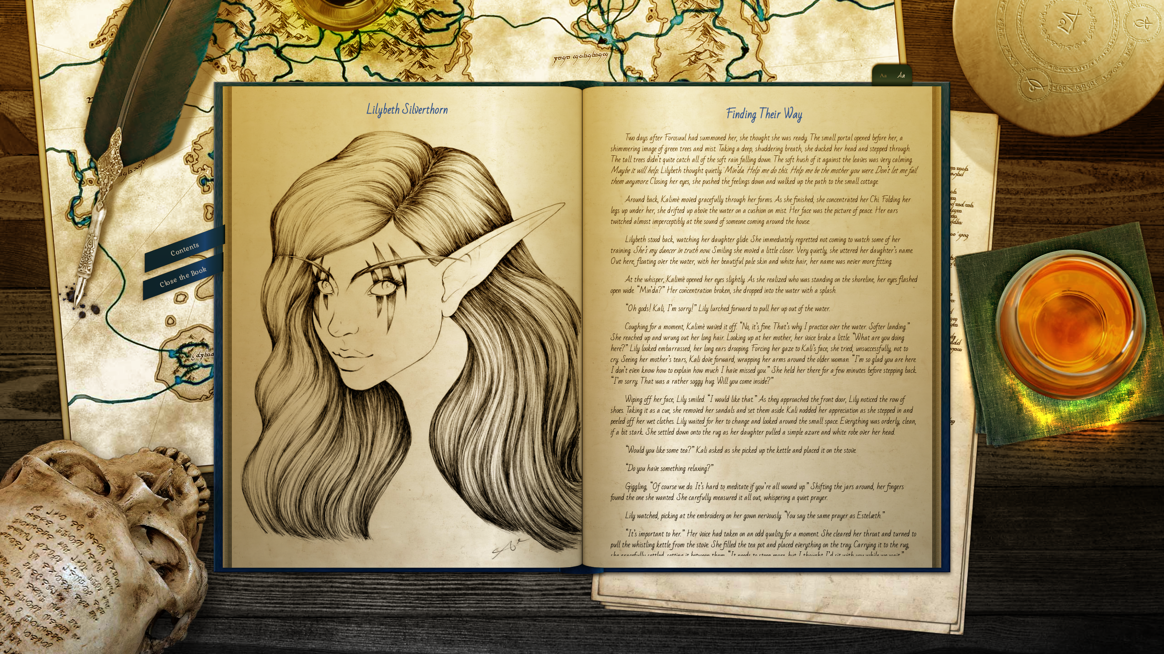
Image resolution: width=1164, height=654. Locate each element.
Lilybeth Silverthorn (407, 110)
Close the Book (183, 276)
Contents (185, 248)
